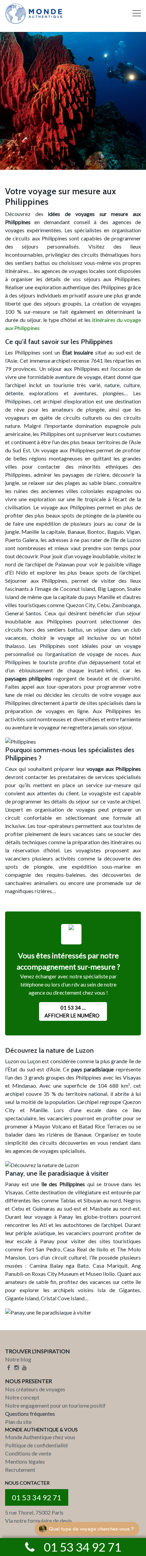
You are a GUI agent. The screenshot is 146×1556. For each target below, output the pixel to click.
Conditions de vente (28, 1453)
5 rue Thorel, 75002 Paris (34, 1512)
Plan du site (18, 1421)
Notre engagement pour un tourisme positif (55, 1405)
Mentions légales (25, 1461)
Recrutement (20, 1469)
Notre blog (18, 1359)
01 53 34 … (71, 1011)
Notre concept (22, 1397)
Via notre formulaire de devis (38, 1520)
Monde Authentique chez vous (40, 1437)
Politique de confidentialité (36, 1445)
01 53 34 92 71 (36, 1497)
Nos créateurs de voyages (35, 1389)
